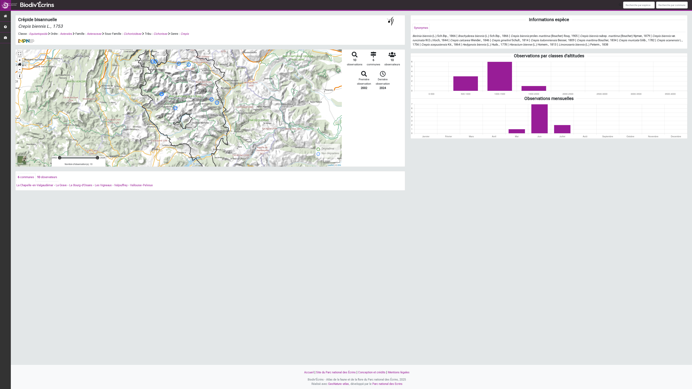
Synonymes (421, 28)
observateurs (47, 177)
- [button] (20, 69)
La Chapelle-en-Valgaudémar (34, 185)
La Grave (61, 185)
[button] (19, 64)
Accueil (309, 372)
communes (26, 177)
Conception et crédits (371, 372)
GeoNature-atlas (338, 384)
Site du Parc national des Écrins (336, 372)
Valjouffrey (121, 185)
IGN (339, 165)
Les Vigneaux (103, 185)
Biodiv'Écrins (37, 5)
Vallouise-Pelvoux (141, 185)
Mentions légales (398, 372)
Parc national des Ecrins (387, 384)
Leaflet (331, 165)
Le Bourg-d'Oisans (80, 185)
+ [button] (20, 60)
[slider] (59, 158)
